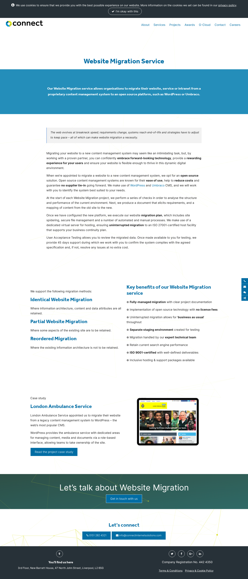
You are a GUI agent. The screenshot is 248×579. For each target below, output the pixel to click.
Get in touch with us (124, 498)
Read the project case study (54, 452)
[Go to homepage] (24, 23)
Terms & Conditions (171, 570)
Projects (175, 25)
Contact (220, 25)
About (145, 25)
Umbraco (158, 185)
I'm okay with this (126, 11)
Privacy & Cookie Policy (199, 570)
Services (159, 25)
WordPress (137, 185)
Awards (190, 25)
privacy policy (227, 5)
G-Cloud (205, 25)
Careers (235, 25)
